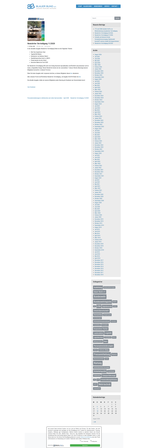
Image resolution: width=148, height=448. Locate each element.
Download (48, 46)
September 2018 (99, 250)
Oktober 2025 (98, 75)
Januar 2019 (98, 242)
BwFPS (115, 301)
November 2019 (99, 221)
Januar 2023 (98, 143)
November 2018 (99, 246)
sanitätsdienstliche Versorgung (101, 367)
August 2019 (98, 227)
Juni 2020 (97, 207)
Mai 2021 (97, 184)
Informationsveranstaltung (101, 321)
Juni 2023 (97, 133)
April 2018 (97, 258)
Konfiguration (94, 441)
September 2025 (99, 77)
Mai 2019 (97, 233)
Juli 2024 (97, 106)
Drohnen (115, 306)
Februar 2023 (98, 141)
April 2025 (97, 87)
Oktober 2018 (98, 248)
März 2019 (97, 237)
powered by (50, 445)
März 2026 (97, 65)
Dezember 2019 (99, 219)
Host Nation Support (97, 318)
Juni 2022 (97, 157)
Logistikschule (98, 337)
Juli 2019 (97, 229)
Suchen (117, 18)
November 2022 (99, 147)
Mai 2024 (97, 110)
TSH (94, 379)
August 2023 (98, 128)
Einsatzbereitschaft (101, 310)
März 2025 (97, 89)
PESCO (95, 350)
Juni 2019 (97, 231)
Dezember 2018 (99, 244)
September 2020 (99, 200)
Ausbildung (98, 287)
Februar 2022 (98, 165)
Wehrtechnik (105, 384)
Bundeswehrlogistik (102, 301)
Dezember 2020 (99, 194)
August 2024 (98, 104)
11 (97, 409)
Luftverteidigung (108, 337)
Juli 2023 (97, 130)
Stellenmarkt (97, 375)
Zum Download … (31, 87)
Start (80, 6)
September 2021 (99, 176)
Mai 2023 (97, 135)
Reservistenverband (99, 358)
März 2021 (97, 188)
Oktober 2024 (98, 100)
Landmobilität (98, 333)
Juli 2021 (97, 180)
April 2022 (97, 161)
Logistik (108, 333)
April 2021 (97, 186)
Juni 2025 (97, 83)
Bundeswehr (98, 6)
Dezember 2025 (99, 71)
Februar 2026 (98, 67)
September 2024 (99, 102)
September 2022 (99, 151)
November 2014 (99, 266)
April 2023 (97, 137)
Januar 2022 (98, 168)
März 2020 (97, 213)
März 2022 (97, 163)
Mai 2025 (97, 85)
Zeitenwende (97, 388)
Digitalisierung (107, 306)
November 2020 (99, 196)
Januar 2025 (98, 93)
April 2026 (97, 63)
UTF (98, 379)
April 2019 (97, 235)
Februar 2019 (98, 239)
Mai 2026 (97, 61)
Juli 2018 (97, 252)
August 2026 (98, 54)
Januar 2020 (98, 217)
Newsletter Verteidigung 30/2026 (104, 43)
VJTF (95, 384)
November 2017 (99, 260)
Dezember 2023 (99, 120)
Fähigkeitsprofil (107, 314)
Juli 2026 (97, 56)
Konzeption (105, 325)
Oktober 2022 (98, 149)
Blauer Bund (88, 6)
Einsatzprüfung (98, 314)
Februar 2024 (98, 116)
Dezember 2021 (99, 170)
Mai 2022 (97, 159)
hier (71, 73)
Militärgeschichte (98, 341)
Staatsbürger (111, 371)
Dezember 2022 (99, 145)
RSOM (106, 358)
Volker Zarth (40, 46)
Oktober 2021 (98, 174)
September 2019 (99, 225)
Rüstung (98, 363)
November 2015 (99, 264)
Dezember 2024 (99, 96)
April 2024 (97, 112)
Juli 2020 (97, 205)
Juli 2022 (97, 155)
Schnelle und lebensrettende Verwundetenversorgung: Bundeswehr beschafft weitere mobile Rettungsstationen (107, 39)
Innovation (113, 321)
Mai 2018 (97, 256)
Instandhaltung (97, 325)
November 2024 (99, 98)
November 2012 (99, 270)
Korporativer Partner (101, 329)
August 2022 (98, 153)
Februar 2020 (98, 215)
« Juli (94, 422)
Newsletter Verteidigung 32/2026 (104, 33)
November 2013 (99, 268)
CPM (99, 306)
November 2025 (99, 73)
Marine (114, 337)
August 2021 (98, 178)
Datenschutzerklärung (86, 437)
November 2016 (99, 262)
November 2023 (99, 122)
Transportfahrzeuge (108, 375)
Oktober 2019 (98, 223)
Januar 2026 (98, 69)
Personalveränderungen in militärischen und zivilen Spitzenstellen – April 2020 (48, 98)
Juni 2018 (97, 254)
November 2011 (99, 272)
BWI (94, 306)
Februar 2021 (98, 190)
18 (97, 411)
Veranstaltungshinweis (109, 380)
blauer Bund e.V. (99, 292)
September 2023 (99, 126)
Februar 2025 (98, 91)
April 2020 (97, 211)
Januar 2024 (98, 118)
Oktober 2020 (98, 198)
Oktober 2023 (98, 124)
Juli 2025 (97, 81)
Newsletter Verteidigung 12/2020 (79, 98)
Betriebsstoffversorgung (109, 287)
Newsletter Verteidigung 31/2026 (104, 35)
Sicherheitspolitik (100, 371)
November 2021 (99, 172)
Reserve (114, 354)
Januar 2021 (98, 192)
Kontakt (114, 6)
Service (106, 6)
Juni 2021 (97, 182)
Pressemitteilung (102, 354)
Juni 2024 (97, 108)
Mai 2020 (97, 209)
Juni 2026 (97, 58)
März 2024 (97, 114)
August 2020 (98, 202)
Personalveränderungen (103, 346)
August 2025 (98, 79)
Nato (105, 341)
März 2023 (97, 139)
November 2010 (99, 274)
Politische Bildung (104, 350)
